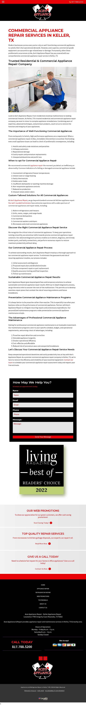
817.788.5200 (77, 2)
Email (16, 400)
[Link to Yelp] (45, 658)
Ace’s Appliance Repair (19, 200)
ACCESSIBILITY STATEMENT (54, 690)
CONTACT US (43, 608)
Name (16, 391)
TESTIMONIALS (43, 600)
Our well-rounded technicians (19, 203)
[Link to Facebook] (41, 658)
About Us (43, 604)
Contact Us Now (43, 566)
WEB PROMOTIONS (43, 596)
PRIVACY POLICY (30, 690)
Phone (16, 410)
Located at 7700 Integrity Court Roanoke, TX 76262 (43, 617)
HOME (43, 585)
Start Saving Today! (43, 520)
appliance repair (36, 165)
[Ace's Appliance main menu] (3, 1)
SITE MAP (40, 690)
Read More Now (43, 540)
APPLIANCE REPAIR (43, 589)
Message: (18, 420)
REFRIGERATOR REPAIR (43, 592)
